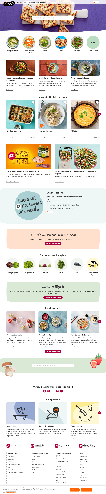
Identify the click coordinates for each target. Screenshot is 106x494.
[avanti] (99, 114)
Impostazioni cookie (61, 477)
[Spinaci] (61, 267)
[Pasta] (45, 45)
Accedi (97, 2)
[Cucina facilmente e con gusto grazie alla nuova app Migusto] (77, 163)
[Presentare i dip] (52, 329)
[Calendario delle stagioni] (93, 267)
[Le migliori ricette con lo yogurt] (53, 75)
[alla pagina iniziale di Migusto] (9, 2)
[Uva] (77, 267)
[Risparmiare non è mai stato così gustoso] (28, 163)
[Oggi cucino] (20, 420)
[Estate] (61, 45)
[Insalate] (77, 45)
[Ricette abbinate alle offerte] (29, 45)
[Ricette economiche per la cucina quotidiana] (20, 75)
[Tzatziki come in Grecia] (85, 75)
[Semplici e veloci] (12, 45)
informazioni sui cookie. (11, 492)
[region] (53, 490)
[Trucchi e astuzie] (85, 420)
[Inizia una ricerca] (91, 2)
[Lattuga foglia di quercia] (12, 267)
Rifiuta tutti (74, 490)
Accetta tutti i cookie (86, 490)
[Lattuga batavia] (29, 267)
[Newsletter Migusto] (52, 420)
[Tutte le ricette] (93, 45)
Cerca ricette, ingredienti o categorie (53, 18)
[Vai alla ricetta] (20, 119)
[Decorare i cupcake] (20, 329)
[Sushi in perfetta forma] (85, 329)
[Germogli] (45, 267)
